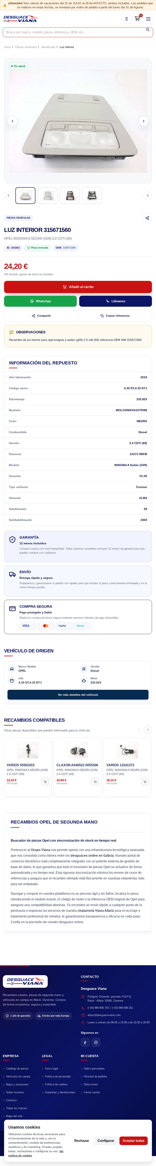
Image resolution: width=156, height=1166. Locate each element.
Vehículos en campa (18, 1076)
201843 (13, 247)
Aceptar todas (133, 1140)
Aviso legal (51, 1068)
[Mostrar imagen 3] (70, 195)
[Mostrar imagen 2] (47, 195)
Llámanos (118, 301)
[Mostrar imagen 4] (92, 195)
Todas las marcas (16, 1108)
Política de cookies (56, 1084)
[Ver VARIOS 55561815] (45, 781)
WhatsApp (43, 301)
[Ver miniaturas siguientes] (147, 195)
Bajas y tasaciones (17, 1084)
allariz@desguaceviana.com (104, 1015)
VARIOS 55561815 (21, 765)
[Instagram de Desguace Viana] (96, 1042)
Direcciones (91, 1084)
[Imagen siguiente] (143, 121)
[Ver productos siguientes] (148, 730)
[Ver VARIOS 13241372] (144, 781)
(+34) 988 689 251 (122, 1007)
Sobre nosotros (15, 1092)
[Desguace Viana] (25, 981)
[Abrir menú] (148, 19)
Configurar (106, 1140)
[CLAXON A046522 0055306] (77, 750)
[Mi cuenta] (126, 19)
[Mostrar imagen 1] (25, 195)
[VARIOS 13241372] (127, 750)
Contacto (11, 1100)
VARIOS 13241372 (120, 765)
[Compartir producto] (147, 218)
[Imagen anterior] (12, 121)
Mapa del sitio (14, 1116)
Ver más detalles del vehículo (78, 694)
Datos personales (94, 1068)
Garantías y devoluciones (60, 1092)
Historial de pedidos (95, 1076)
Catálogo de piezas (17, 1068)
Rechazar (81, 1140)
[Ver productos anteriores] (139, 730)
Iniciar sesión (92, 1092)
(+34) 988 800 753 (98, 1007)
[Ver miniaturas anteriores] (8, 195)
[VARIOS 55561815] (27, 750)
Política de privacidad (57, 1076)
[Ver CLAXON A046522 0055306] (95, 781)
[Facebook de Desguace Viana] (85, 1042)
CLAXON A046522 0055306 (77, 765)
